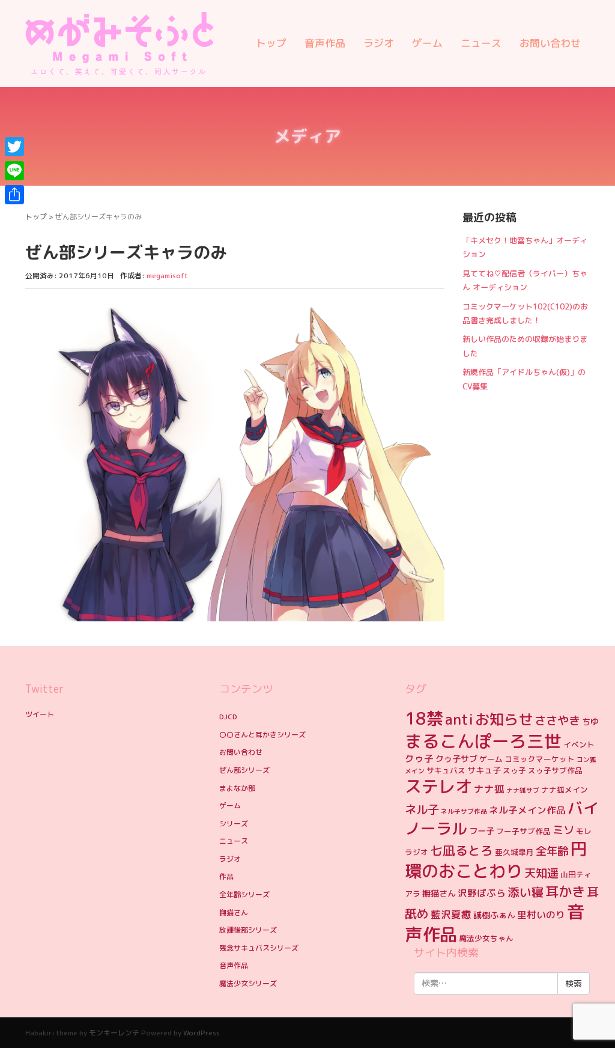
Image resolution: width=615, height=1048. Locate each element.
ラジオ (378, 43)
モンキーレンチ (114, 1033)
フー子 (481, 831)
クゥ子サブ (456, 759)
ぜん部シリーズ (244, 770)
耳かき (565, 891)
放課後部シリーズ (248, 930)
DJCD (228, 716)
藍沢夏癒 (451, 914)
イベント (579, 744)
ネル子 (422, 809)
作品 (226, 876)
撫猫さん (233, 912)
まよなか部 (237, 788)
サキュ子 (484, 770)
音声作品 (324, 43)
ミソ (563, 830)
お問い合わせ (550, 43)
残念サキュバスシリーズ (258, 948)
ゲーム (427, 43)
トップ (271, 43)
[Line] (14, 171)
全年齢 (552, 851)
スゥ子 (514, 770)
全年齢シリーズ (244, 894)
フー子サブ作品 (523, 831)
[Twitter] (14, 147)
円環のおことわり (496, 860)
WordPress (201, 1033)
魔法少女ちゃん (486, 938)
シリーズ (233, 823)
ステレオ (438, 786)
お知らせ (504, 719)
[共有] (14, 195)
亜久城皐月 (514, 852)
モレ (584, 831)
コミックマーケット (539, 759)
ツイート (39, 714)
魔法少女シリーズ (248, 983)
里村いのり (541, 914)
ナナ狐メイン (564, 789)
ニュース (481, 43)
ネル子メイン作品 (527, 810)
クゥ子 (419, 758)
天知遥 (541, 873)
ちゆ (590, 722)
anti (459, 720)
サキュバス (445, 770)
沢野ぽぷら (482, 893)
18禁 (424, 718)
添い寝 (525, 891)
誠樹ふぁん (494, 915)
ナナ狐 (489, 789)
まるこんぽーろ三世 (483, 741)
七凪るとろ (461, 850)
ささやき (557, 720)
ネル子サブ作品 (464, 811)
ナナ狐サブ (522, 790)
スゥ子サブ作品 (555, 770)
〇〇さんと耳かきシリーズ (262, 735)
